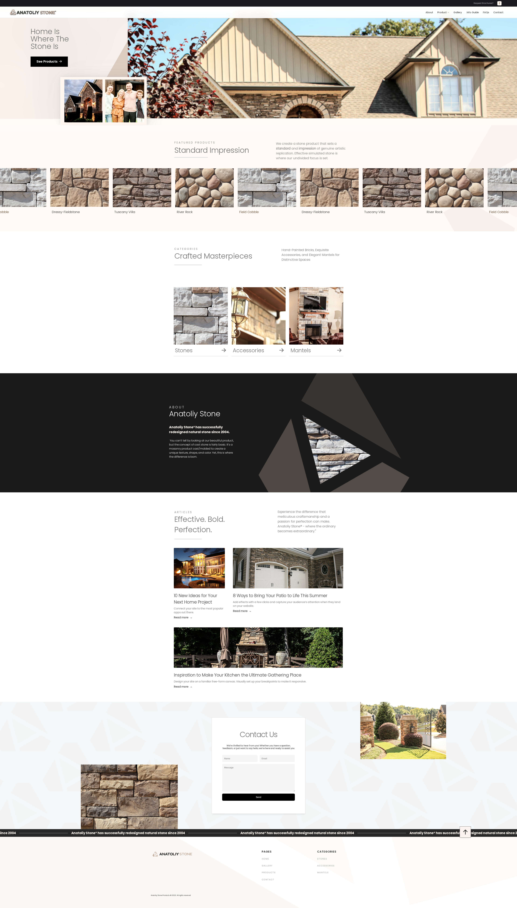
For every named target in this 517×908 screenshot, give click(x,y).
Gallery (457, 12)
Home (265, 858)
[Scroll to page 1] (256, 115)
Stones (322, 858)
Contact (498, 12)
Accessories (326, 865)
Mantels (323, 872)
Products (269, 872)
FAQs (486, 12)
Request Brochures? (485, 3)
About (429, 12)
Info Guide (473, 12)
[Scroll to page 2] (260, 115)
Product (442, 12)
